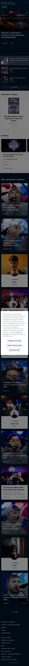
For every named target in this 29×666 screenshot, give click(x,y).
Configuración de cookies (14, 340)
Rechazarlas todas (14, 350)
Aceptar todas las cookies (14, 345)
